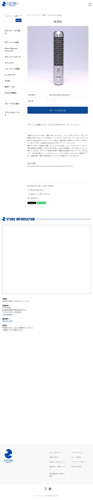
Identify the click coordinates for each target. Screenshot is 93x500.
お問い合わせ (54, 457)
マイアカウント (77, 452)
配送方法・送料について (57, 467)
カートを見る (76, 457)
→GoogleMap (7, 314)
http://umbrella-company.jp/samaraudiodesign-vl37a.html (50, 166)
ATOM (78, 466)
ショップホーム (54, 452)
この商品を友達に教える (36, 190)
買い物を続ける (33, 198)
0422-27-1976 (7, 321)
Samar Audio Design (55, 15)
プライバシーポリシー (79, 462)
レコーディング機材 (40, 15)
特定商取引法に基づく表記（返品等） (41, 186)
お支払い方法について (57, 462)
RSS (72, 466)
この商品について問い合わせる (38, 194)
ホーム (29, 15)
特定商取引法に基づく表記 (57, 474)
